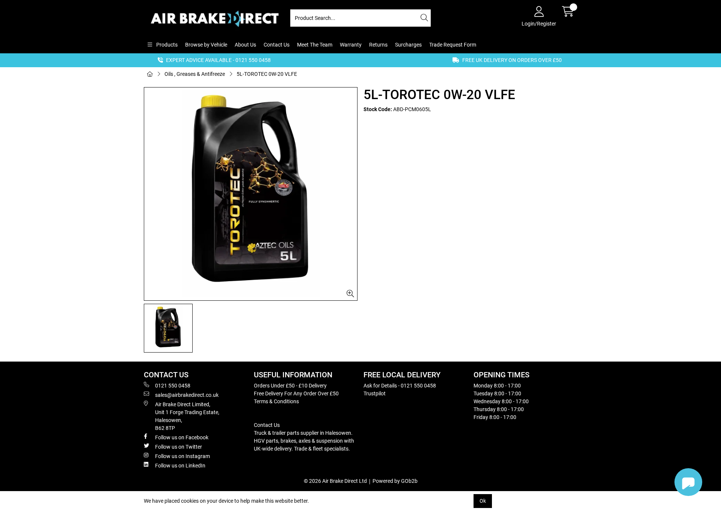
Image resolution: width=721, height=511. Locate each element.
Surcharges (408, 45)
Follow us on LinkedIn (180, 466)
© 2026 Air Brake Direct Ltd (335, 481)
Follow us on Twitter (178, 447)
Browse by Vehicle (206, 45)
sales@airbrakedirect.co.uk (187, 395)
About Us (245, 45)
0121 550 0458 (172, 386)
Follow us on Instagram (182, 456)
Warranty (351, 45)
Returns (378, 45)
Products (166, 45)
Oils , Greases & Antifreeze (194, 74)
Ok (483, 501)
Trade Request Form (452, 45)
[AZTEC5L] (250, 194)
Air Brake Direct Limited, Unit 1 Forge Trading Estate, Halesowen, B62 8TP (187, 416)
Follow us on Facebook (181, 437)
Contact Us (277, 45)
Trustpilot (375, 393)
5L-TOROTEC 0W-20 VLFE (267, 74)
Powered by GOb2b (395, 481)
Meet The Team (314, 45)
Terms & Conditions (276, 401)
